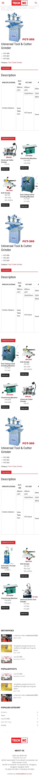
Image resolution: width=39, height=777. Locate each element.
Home (3, 8)
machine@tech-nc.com (24, 774)
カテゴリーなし (6, 722)
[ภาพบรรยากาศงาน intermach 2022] (6, 638)
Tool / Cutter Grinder (20, 8)
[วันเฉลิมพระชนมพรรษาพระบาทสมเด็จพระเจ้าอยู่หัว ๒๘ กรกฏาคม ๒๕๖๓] (6, 648)
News (3, 715)
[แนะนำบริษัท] (6, 659)
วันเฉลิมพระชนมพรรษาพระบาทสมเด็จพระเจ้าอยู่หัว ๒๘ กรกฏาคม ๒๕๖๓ (25, 648)
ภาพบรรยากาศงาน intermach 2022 (26, 635)
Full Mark (9, 8)
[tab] (6, 68)
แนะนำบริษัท (18, 657)
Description (6, 68)
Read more (5, 169)
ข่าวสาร (4, 712)
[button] (36, 3)
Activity (3, 725)
